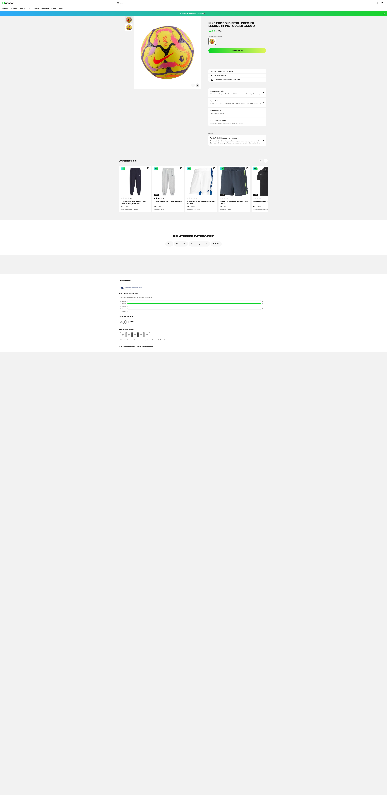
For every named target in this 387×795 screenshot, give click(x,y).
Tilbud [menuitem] (53, 8)
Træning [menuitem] (22, 8)
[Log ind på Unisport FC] (377, 3)
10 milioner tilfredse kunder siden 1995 (227, 79)
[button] (129, 27)
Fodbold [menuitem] (5, 8)
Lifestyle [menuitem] (36, 8)
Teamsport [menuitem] (45, 8)
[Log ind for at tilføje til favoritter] (148, 168)
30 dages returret (220, 75)
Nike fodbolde (181, 244)
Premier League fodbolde (199, 244)
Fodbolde (216, 244)
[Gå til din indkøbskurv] (382, 3)
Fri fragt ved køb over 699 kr (223, 71)
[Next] (266, 161)
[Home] (8, 3)
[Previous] (261, 161)
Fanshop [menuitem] (14, 8)
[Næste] (197, 85)
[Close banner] (384, 14)
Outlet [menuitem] (60, 8)
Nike (169, 244)
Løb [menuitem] (29, 8)
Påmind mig (235, 50)
